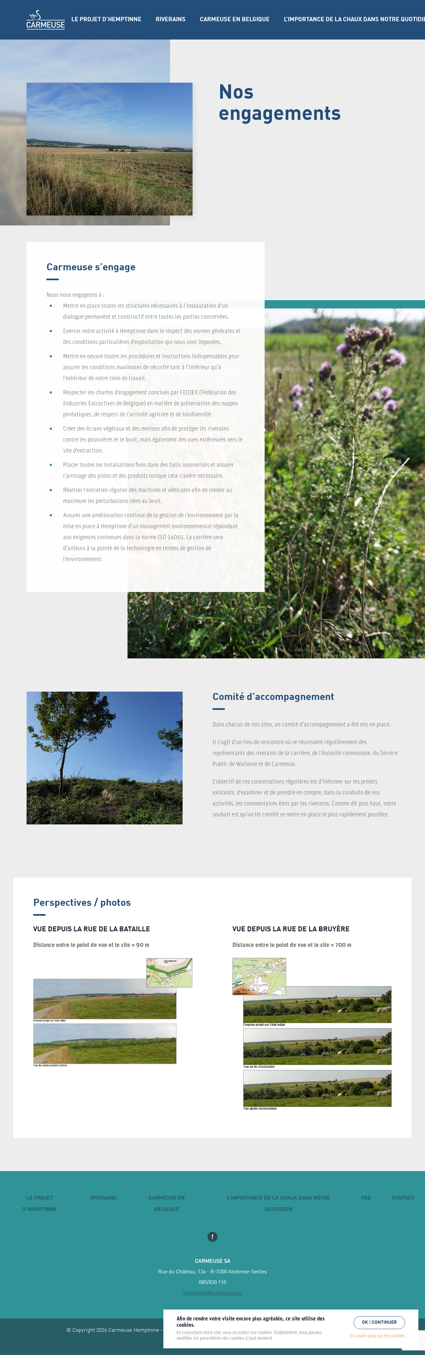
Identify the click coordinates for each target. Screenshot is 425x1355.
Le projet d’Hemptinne (106, 20)
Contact (403, 1198)
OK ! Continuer (379, 1322)
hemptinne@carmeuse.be (212, 1293)
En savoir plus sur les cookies (377, 1336)
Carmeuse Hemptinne (46, 20)
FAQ (366, 1198)
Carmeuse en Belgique (235, 20)
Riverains (171, 20)
